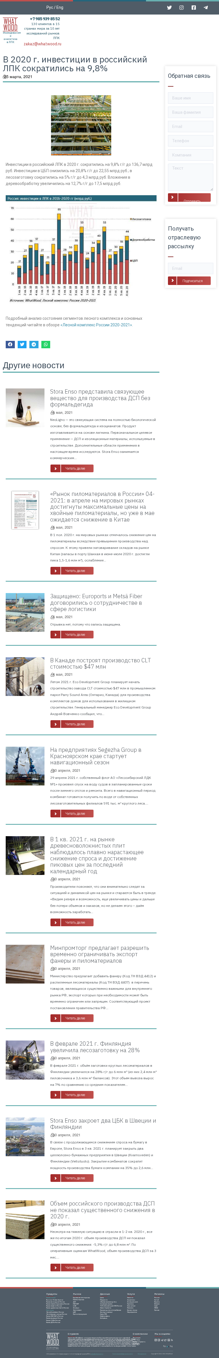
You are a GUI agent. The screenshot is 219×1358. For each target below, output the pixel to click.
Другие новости (33, 364)
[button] (72, 468)
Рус (49, 7)
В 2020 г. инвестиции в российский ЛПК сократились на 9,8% (75, 64)
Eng (59, 7)
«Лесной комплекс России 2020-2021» (96, 325)
